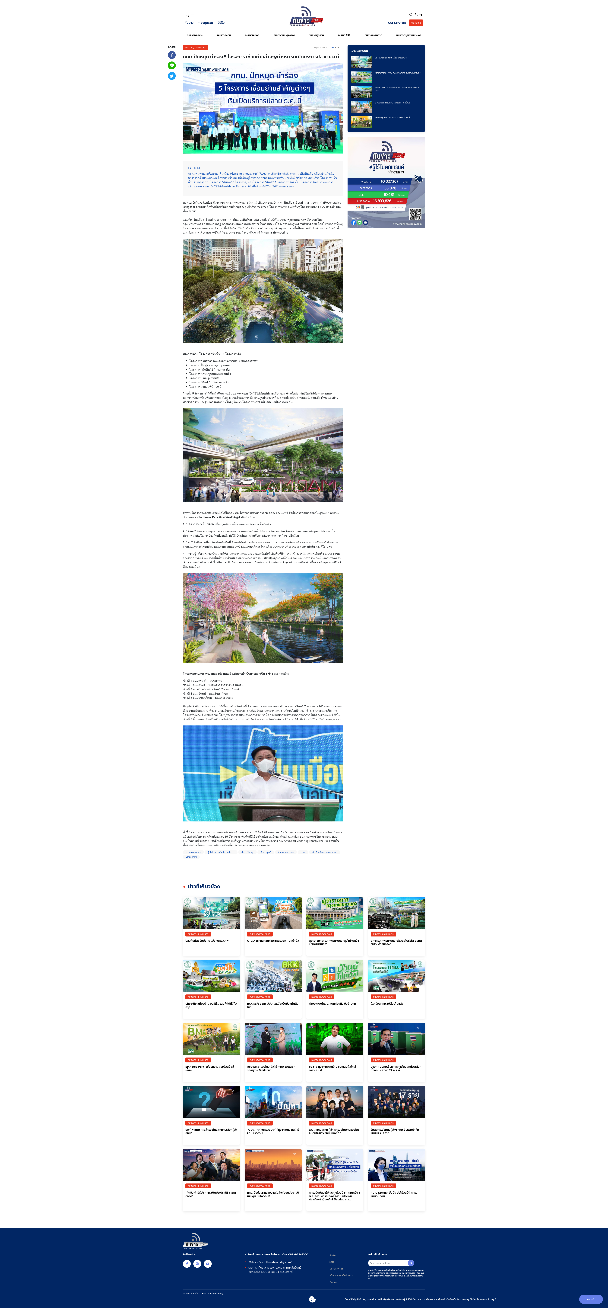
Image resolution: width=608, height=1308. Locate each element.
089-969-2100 (298, 1254)
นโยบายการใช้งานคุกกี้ (486, 1299)
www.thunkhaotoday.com (275, 1262)
